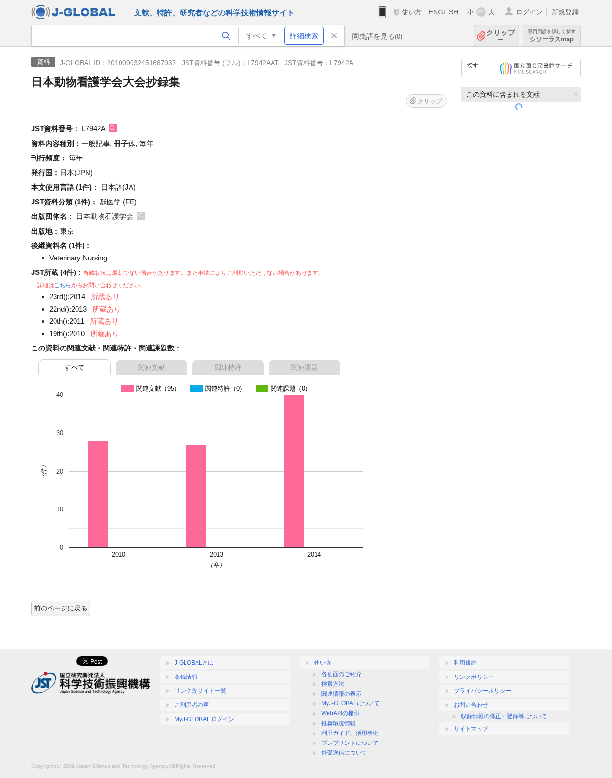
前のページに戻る (60, 608)
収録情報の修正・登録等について (504, 716)
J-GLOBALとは (194, 662)
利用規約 (465, 662)
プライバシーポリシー (482, 691)
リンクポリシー (474, 677)
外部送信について (344, 752)
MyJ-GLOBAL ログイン (204, 719)
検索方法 (332, 683)
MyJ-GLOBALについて (350, 703)
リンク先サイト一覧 (200, 691)
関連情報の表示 (341, 693)
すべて (75, 367)
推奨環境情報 (338, 723)
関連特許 (228, 367)
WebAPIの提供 (340, 713)
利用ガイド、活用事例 (350, 733)
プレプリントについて (350, 743)
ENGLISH (443, 12)
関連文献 (151, 367)
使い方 (412, 12)
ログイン (529, 12)
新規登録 (565, 12)
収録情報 (186, 677)
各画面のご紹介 (341, 674)
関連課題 (304, 367)
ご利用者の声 (192, 704)
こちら (62, 285)
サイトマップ (471, 728)
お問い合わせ (471, 704)
